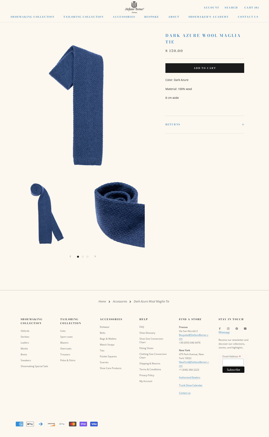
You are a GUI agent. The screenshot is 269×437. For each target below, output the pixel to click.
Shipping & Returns (149, 363)
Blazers (64, 342)
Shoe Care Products (111, 368)
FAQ (141, 327)
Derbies (25, 336)
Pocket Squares (108, 356)
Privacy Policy (146, 375)
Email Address (232, 356)
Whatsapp (224, 332)
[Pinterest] (237, 328)
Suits (63, 331)
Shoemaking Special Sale (34, 366)
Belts (102, 332)
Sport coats (66, 336)
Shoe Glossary (147, 332)
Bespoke (151, 17)
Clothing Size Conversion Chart (153, 355)
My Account (145, 381)
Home (102, 301)
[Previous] (70, 256)
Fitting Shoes (146, 348)
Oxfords (25, 331)
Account (211, 7)
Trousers (65, 354)
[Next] (95, 256)
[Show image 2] (83, 257)
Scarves (104, 362)
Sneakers (26, 360)
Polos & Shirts (67, 360)
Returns (172, 124)
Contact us (185, 393)
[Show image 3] (87, 257)
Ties (102, 350)
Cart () (251, 7)
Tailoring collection (83, 17)
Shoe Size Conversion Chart (151, 340)
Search (231, 7)
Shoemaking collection (32, 17)
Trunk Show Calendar (190, 385)
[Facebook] (220, 328)
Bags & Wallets (108, 338)
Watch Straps (107, 344)
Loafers (25, 342)
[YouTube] (245, 328)
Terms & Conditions (150, 369)
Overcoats (65, 348)
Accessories (124, 17)
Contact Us (248, 17)
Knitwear (104, 327)
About (173, 17)
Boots (24, 354)
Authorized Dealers (189, 377)
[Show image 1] (78, 257)
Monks (24, 348)
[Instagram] (228, 328)
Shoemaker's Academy (208, 17)
